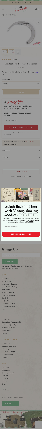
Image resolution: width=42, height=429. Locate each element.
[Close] (38, 190)
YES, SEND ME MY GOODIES (21, 234)
